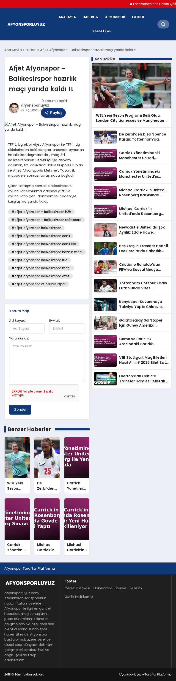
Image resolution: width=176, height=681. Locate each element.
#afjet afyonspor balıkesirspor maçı (41, 268)
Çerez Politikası (77, 588)
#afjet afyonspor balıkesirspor (36, 228)
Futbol (138, 17)
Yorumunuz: (19, 338)
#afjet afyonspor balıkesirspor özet (40, 276)
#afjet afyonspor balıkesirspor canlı (40, 236)
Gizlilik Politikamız (79, 596)
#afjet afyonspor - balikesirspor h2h (41, 211)
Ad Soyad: (17, 320)
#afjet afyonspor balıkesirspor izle (39, 260)
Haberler (90, 17)
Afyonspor (115, 17)
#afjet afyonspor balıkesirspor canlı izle (43, 244)
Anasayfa (67, 17)
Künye (121, 588)
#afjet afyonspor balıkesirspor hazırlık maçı (46, 252)
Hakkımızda (103, 588)
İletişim (136, 588)
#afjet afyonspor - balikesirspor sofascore (46, 220)
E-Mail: (54, 320)
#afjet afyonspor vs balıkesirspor (38, 284)
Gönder (20, 409)
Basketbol (101, 30)
